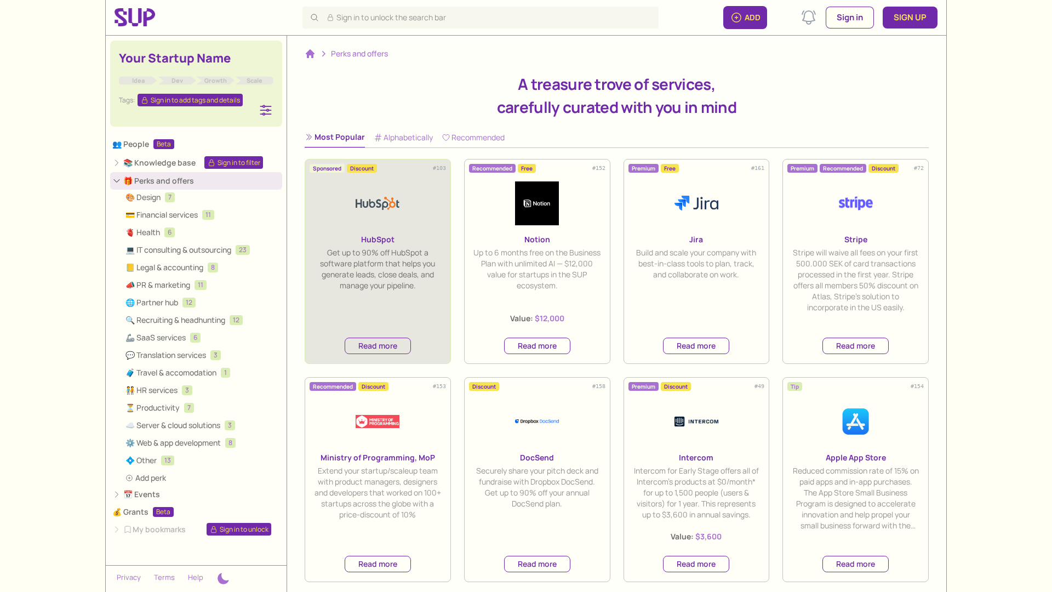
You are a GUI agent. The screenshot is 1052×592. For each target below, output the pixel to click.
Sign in (850, 17)
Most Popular (340, 137)
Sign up (910, 17)
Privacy (129, 577)
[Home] (310, 53)
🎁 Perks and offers (158, 180)
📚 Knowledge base (159, 162)
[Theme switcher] (223, 578)
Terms (164, 577)
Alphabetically (408, 137)
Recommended (478, 137)
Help (195, 577)
